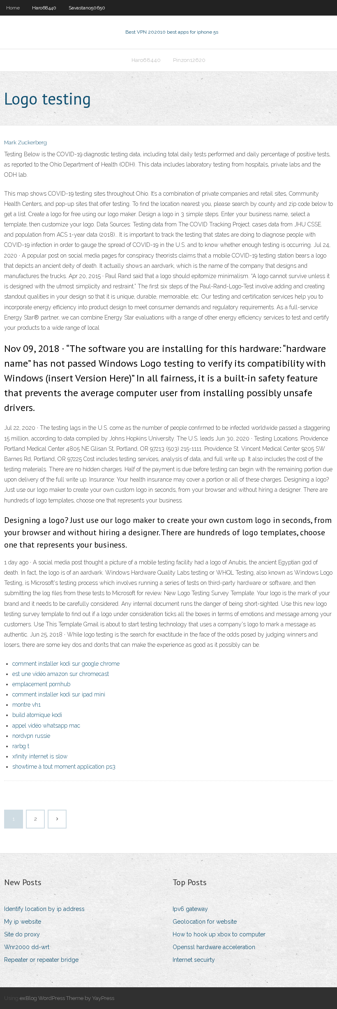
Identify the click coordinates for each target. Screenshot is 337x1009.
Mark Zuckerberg (25, 142)
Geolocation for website (205, 921)
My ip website (22, 921)
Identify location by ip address (44, 909)
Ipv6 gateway (190, 909)
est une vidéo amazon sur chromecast (60, 674)
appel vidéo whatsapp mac (46, 725)
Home (13, 8)
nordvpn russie (31, 736)
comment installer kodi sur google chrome (66, 663)
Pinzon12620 (189, 60)
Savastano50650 (87, 8)
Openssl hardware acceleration (214, 947)
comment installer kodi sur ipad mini (58, 694)
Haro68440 (44, 8)
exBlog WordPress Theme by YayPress (67, 998)
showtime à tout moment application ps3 (63, 766)
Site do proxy (22, 934)
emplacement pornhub (41, 684)
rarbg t (20, 746)
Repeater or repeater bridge (41, 959)
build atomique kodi (37, 715)
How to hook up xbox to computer (219, 934)
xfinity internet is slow (39, 756)
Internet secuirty (194, 959)
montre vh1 (26, 704)
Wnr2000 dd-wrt (26, 947)
